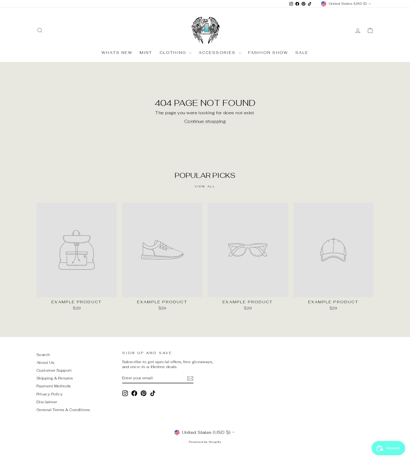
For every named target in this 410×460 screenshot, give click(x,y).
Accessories (218, 52)
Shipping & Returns (55, 378)
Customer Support (54, 370)
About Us (46, 362)
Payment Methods (54, 386)
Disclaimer (47, 402)
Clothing (174, 52)
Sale (301, 52)
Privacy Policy (50, 394)
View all (205, 186)
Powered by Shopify (205, 442)
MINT (146, 52)
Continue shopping (205, 121)
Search (43, 354)
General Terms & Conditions (63, 410)
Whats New (117, 52)
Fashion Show (268, 52)
